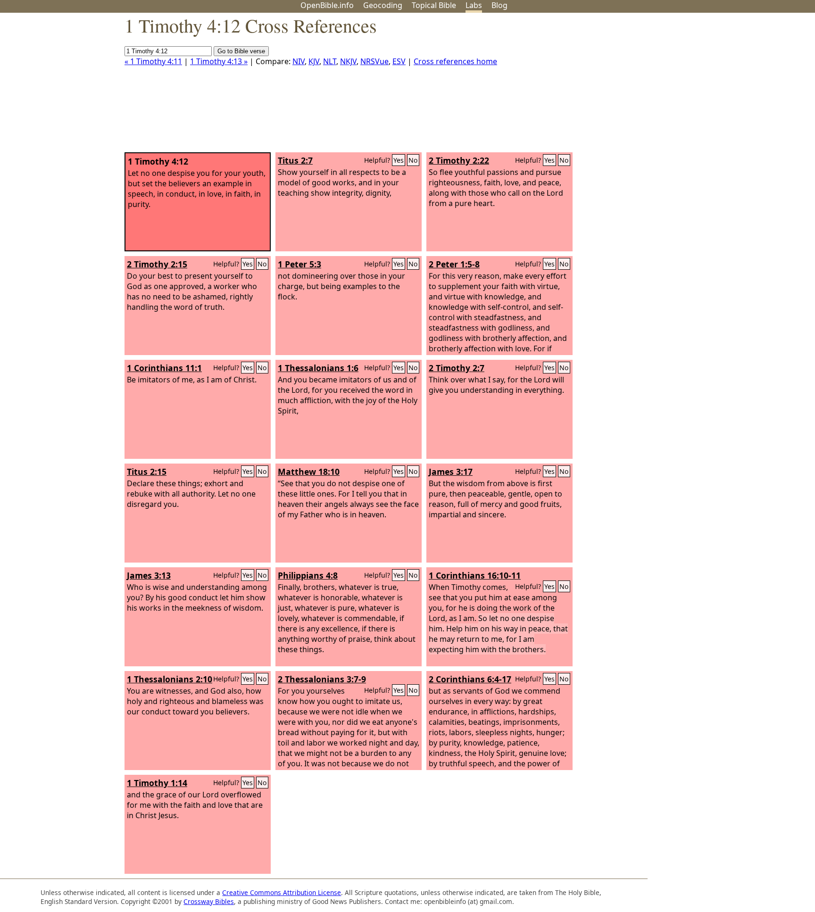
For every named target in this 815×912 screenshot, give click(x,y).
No (413, 160)
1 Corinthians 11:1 (164, 367)
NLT (329, 61)
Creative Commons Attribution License (281, 892)
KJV (313, 61)
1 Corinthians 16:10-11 (475, 575)
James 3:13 (149, 575)
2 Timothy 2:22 (459, 160)
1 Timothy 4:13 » (219, 61)
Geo (382, 5)
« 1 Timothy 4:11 (153, 61)
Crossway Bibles (208, 901)
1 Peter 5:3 (299, 264)
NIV (298, 61)
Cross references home (455, 61)
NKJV (348, 61)
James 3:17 (451, 471)
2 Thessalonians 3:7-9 (322, 679)
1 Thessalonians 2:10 (169, 679)
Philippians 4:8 (308, 575)
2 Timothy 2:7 (456, 367)
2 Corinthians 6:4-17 (470, 679)
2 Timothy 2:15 (157, 264)
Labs (474, 5)
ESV (399, 61)
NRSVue (374, 61)
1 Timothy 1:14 (157, 782)
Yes (398, 160)
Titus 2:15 (146, 471)
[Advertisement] (720, 86)
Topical (434, 5)
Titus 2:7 (295, 160)
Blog (499, 5)
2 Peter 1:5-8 (454, 264)
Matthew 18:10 (309, 471)
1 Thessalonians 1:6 (318, 367)
